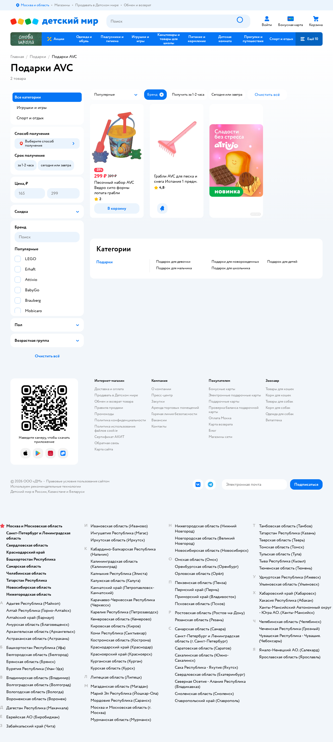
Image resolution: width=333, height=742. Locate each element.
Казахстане (57, 491)
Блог (212, 430)
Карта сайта (103, 449)
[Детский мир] (54, 21)
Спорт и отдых (30, 118)
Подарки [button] (104, 262)
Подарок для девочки (173, 262)
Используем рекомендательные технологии (45, 486)
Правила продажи (108, 407)
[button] (309, 39)
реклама (255, 214)
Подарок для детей (282, 262)
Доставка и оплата (109, 389)
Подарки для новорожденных (235, 262)
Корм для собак (278, 407)
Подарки (38, 56)
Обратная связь (106, 443)
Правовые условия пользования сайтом (78, 481)
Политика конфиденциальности (120, 420)
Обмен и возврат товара (113, 401)
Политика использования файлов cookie (114, 428)
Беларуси (77, 491)
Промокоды (104, 414)
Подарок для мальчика (174, 268)
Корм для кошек (278, 395)
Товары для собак (279, 401)
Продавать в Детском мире (116, 395)
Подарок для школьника (231, 268)
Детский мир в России (28, 491)
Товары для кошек (280, 389)
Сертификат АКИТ (109, 437)
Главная (17, 56)
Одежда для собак (280, 414)
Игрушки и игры (32, 107)
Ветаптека (274, 420)
